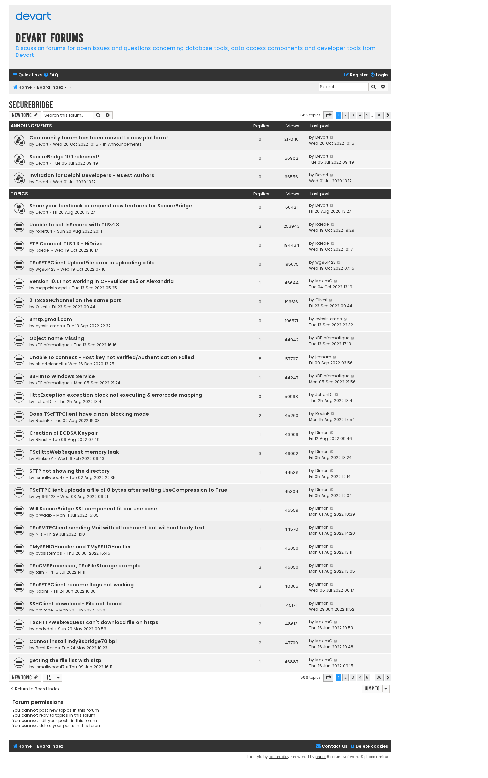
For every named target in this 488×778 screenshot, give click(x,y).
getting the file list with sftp (65, 660)
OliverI (41, 307)
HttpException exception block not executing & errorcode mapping (115, 395)
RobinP (42, 420)
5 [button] (367, 115)
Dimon (322, 432)
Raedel (322, 224)
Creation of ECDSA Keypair (63, 433)
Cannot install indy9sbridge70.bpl (73, 641)
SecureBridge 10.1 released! (64, 156)
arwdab (44, 515)
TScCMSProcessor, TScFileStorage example (85, 565)
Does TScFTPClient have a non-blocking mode (89, 414)
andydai (44, 629)
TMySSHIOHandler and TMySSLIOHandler (80, 546)
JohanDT (44, 401)
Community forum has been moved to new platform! (98, 137)
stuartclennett (50, 364)
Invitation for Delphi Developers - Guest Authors (91, 175)
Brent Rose (46, 648)
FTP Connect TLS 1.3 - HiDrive (66, 243)
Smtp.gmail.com (50, 319)
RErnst (42, 439)
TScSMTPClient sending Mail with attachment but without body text (117, 527)
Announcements (125, 144)
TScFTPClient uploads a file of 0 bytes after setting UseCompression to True (128, 490)
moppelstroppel (51, 288)
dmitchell (45, 610)
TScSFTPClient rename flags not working (81, 584)
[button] (328, 115)
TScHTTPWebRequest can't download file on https (93, 622)
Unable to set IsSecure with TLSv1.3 (74, 224)
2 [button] (345, 115)
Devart (42, 144)
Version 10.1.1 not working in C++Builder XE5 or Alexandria (101, 281)
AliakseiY (44, 458)
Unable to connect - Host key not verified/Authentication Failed (111, 357)
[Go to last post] (332, 137)
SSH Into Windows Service (62, 376)
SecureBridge (31, 105)
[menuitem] (50, 75)
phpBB (320, 756)
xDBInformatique (52, 345)
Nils (39, 534)
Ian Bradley (279, 756)
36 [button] (379, 115)
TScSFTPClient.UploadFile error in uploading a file (92, 262)
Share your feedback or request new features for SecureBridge (110, 205)
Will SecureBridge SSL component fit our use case (93, 508)
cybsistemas (49, 326)
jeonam (323, 357)
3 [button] (353, 115)
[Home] (33, 16)
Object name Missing (56, 338)
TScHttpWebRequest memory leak (74, 452)
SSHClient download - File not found (75, 603)
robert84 (44, 231)
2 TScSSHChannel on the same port (75, 300)
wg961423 (46, 269)
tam (40, 572)
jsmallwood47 (50, 477)
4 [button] (360, 115)
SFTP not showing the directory (69, 471)
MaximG (323, 281)
